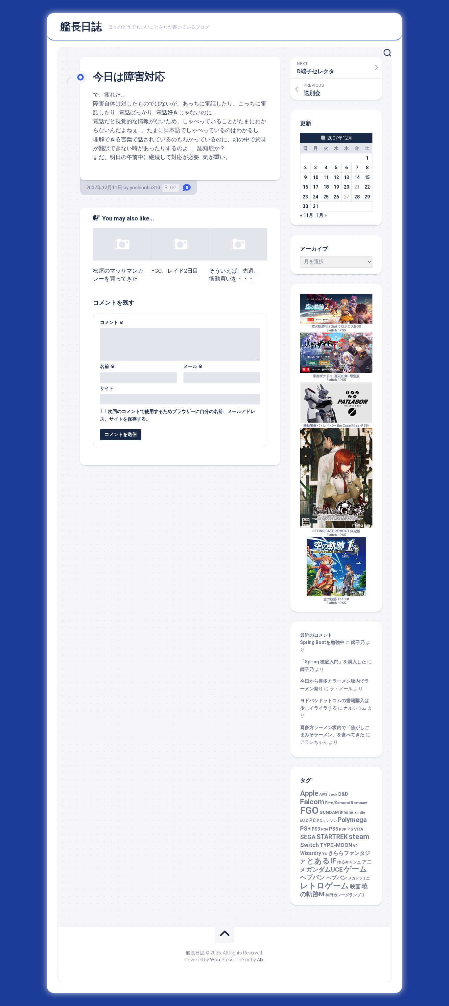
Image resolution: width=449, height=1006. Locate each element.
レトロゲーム (324, 885)
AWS (323, 794)
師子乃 (358, 642)
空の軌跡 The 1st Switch (336, 601)
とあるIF (321, 861)
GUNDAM (329, 812)
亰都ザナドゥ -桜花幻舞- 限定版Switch (336, 378)
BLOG (171, 187)
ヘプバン (336, 878)
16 (305, 187)
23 (305, 196)
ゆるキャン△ (349, 862)
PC (312, 820)
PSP (342, 829)
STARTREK (332, 837)
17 (315, 187)
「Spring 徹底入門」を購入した (333, 661)
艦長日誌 (81, 26)
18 (326, 187)
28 (357, 196)
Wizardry (310, 853)
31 (315, 206)
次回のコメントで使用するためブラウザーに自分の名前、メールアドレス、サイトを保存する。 (177, 415)
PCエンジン (327, 821)
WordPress (222, 959)
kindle (359, 813)
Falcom (312, 802)
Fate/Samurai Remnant (346, 803)
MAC (304, 821)
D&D (343, 794)
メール (193, 366)
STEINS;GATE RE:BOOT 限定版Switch (336, 533)
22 (367, 187)
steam (359, 837)
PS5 (343, 330)
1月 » (321, 215)
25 (326, 196)
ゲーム (355, 869)
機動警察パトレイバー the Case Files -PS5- (336, 425)
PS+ (305, 828)
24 (315, 196)
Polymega (352, 820)
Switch (309, 844)
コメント (112, 322)
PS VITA (355, 829)
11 (326, 177)
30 (305, 206)
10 (315, 177)
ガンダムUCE (324, 869)
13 (346, 177)
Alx (260, 959)
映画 (355, 886)
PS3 (316, 829)
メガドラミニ (359, 878)
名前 (107, 366)
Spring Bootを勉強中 (322, 642)
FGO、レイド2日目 (174, 270)
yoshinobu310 (145, 188)
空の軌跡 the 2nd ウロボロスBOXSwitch (336, 328)
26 (336, 196)
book (332, 794)
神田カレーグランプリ (345, 895)
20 (346, 187)
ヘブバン (312, 877)
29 (367, 196)
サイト (107, 388)
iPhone (346, 812)
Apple (309, 793)
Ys (324, 853)
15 (367, 177)
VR (355, 846)
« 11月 (306, 215)
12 (336, 177)
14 (357, 177)
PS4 (324, 829)
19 (336, 187)
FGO (309, 810)
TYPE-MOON (336, 845)
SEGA (308, 837)
